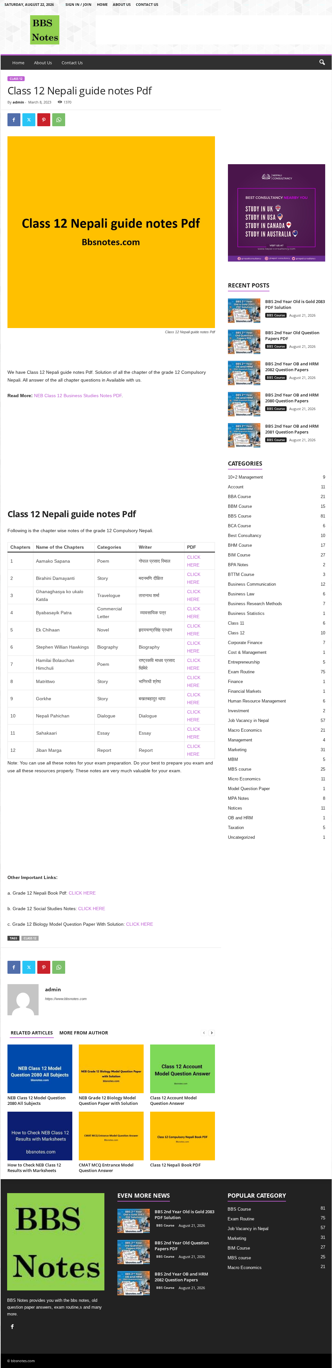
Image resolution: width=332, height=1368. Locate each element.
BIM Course (239, 555)
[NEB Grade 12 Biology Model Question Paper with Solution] (111, 1068)
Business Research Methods (255, 603)
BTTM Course (241, 574)
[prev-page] (204, 1032)
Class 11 (236, 623)
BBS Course (276, 315)
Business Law (241, 594)
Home (102, 4)
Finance (235, 681)
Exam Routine (241, 671)
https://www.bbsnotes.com (66, 999)
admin (18, 102)
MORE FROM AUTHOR (83, 1033)
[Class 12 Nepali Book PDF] (182, 1136)
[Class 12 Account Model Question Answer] (182, 1068)
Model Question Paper (249, 788)
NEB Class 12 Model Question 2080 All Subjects (36, 1100)
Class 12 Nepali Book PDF (175, 1165)
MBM (233, 759)
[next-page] (211, 1032)
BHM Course (240, 545)
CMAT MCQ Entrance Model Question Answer (106, 1167)
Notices (235, 808)
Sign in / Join (78, 4)
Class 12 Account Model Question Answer (173, 1100)
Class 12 (16, 79)
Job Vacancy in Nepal (248, 720)
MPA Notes (238, 798)
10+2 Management (245, 477)
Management (240, 740)
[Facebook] (13, 119)
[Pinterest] (43, 119)
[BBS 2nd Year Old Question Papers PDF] (244, 342)
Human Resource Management (257, 701)
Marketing (237, 749)
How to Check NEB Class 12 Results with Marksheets (34, 1167)
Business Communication (252, 584)
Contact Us (147, 4)
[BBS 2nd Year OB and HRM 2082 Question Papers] (244, 373)
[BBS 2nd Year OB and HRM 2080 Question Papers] (244, 404)
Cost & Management (247, 652)
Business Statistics (246, 613)
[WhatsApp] (58, 119)
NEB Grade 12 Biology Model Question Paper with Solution (108, 1100)
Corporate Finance (245, 642)
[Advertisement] (214, 29)
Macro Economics (245, 730)
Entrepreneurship (244, 662)
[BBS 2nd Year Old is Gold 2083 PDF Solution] (244, 311)
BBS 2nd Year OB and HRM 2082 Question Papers (292, 367)
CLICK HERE (82, 893)
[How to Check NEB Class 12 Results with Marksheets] (39, 1136)
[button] (322, 62)
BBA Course (239, 496)
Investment (238, 710)
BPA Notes (238, 564)
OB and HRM (240, 817)
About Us (122, 4)
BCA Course (239, 525)
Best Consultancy (244, 535)
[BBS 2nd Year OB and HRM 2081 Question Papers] (244, 435)
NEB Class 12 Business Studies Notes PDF (78, 395)
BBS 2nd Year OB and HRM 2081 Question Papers (292, 429)
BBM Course (240, 506)
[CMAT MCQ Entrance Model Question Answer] (111, 1136)
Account (235, 486)
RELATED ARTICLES (32, 1033)
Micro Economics (244, 778)
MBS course (239, 769)
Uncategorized (241, 837)
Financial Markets (244, 691)
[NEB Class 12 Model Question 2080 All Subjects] (39, 1068)
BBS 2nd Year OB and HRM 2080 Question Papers (292, 398)
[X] (28, 119)
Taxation (236, 827)
